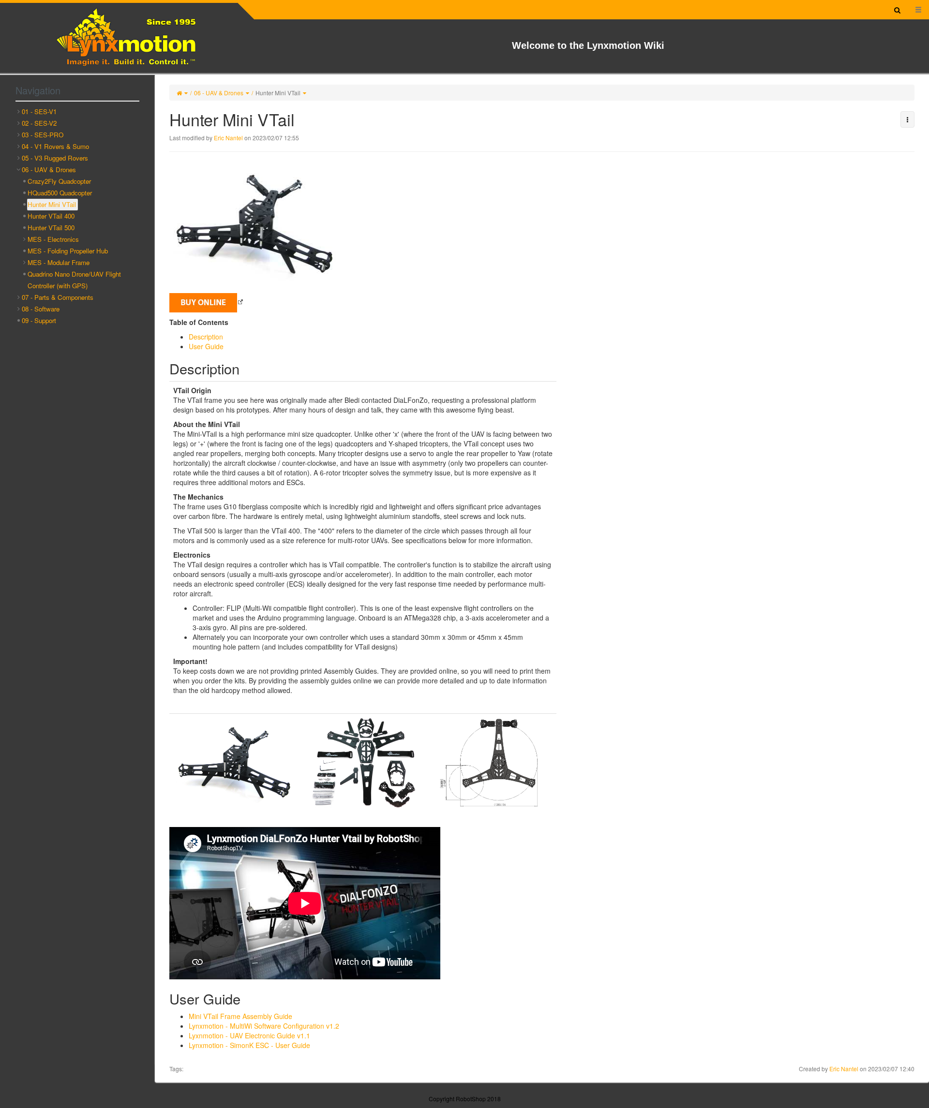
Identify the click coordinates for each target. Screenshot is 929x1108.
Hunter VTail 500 (51, 227)
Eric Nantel (228, 137)
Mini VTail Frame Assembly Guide (240, 1016)
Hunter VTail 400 (51, 216)
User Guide (206, 346)
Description (206, 336)
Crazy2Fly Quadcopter (59, 181)
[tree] (77, 216)
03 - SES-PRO (42, 134)
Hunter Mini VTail (277, 93)
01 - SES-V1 (39, 111)
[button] (907, 119)
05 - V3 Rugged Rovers (55, 158)
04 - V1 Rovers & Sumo (55, 146)
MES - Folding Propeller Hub (68, 250)
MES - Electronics (53, 239)
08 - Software (41, 308)
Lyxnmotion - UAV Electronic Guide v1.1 (249, 1035)
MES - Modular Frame (59, 262)
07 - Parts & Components (57, 297)
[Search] (897, 9)
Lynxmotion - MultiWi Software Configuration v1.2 (264, 1026)
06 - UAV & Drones (218, 93)
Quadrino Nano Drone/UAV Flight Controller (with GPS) (74, 279)
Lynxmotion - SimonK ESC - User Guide (249, 1045)
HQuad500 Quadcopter (60, 192)
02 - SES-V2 (39, 123)
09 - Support (39, 320)
